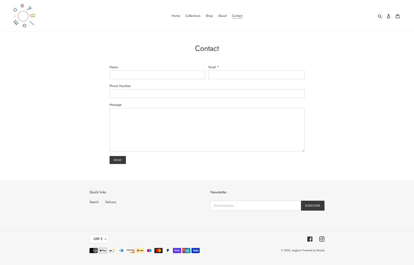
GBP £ (98, 239)
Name (114, 67)
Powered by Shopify (313, 250)
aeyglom (296, 250)
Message (116, 104)
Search (94, 202)
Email (214, 67)
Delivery (110, 202)
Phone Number (120, 86)
